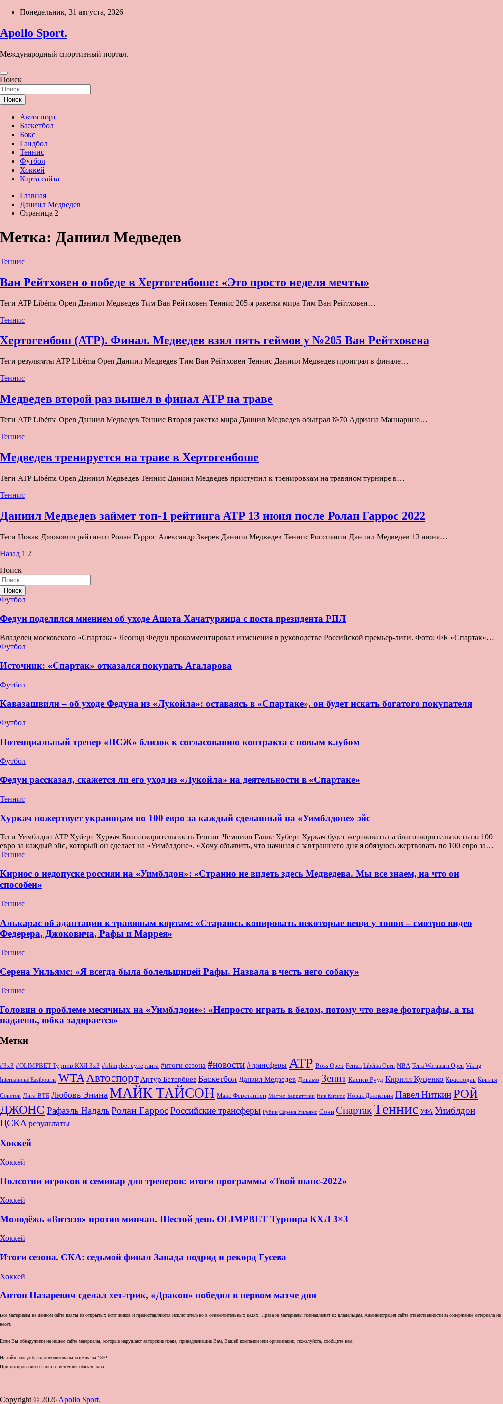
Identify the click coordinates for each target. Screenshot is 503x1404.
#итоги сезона (183, 1065)
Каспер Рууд (365, 1079)
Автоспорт (38, 117)
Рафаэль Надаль (78, 1110)
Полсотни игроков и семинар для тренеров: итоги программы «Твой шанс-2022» (173, 1181)
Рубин (270, 1112)
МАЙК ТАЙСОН (162, 1093)
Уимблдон (455, 1110)
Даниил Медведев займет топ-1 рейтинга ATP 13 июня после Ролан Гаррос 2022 (212, 515)
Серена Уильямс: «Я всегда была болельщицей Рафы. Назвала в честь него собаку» (179, 971)
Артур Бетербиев (168, 1079)
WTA (71, 1077)
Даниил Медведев (267, 1079)
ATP (301, 1063)
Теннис (32, 152)
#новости (226, 1064)
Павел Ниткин (423, 1094)
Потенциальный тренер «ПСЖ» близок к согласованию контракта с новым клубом (180, 742)
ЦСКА (13, 1122)
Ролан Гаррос (140, 1110)
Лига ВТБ (36, 1095)
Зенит (333, 1078)
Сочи (326, 1111)
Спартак (354, 1110)
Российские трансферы (215, 1111)
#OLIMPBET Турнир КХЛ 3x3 (58, 1065)
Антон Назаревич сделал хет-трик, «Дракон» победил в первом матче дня (158, 1295)
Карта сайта (39, 179)
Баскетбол (37, 125)
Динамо (308, 1079)
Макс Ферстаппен (241, 1095)
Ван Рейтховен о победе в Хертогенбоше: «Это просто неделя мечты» (184, 282)
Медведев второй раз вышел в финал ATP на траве (136, 398)
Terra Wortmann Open (438, 1065)
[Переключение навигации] (4, 73)
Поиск (11, 79)
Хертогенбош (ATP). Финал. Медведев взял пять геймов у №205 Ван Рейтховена (214, 340)
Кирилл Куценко (414, 1079)
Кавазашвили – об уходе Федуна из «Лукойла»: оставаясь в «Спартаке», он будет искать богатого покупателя (236, 703)
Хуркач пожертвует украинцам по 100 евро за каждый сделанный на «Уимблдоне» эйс (185, 818)
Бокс (27, 134)
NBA (403, 1065)
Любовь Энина (79, 1095)
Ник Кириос (331, 1096)
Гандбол (34, 143)
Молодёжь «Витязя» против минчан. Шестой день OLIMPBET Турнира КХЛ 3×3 (174, 1219)
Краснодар (461, 1079)
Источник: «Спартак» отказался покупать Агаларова (116, 665)
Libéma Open (379, 1065)
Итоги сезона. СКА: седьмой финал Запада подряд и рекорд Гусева (143, 1257)
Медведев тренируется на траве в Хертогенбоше (129, 457)
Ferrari (354, 1065)
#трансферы (267, 1065)
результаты (49, 1123)
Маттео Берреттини (291, 1096)
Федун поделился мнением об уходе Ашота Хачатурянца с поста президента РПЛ (173, 618)
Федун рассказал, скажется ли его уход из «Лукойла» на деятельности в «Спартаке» (180, 780)
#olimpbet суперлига (130, 1065)
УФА (426, 1111)
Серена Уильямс (298, 1112)
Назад (10, 553)
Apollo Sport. (33, 33)
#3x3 (7, 1065)
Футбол (32, 161)
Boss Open (329, 1065)
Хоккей (32, 170)
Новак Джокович (370, 1095)
